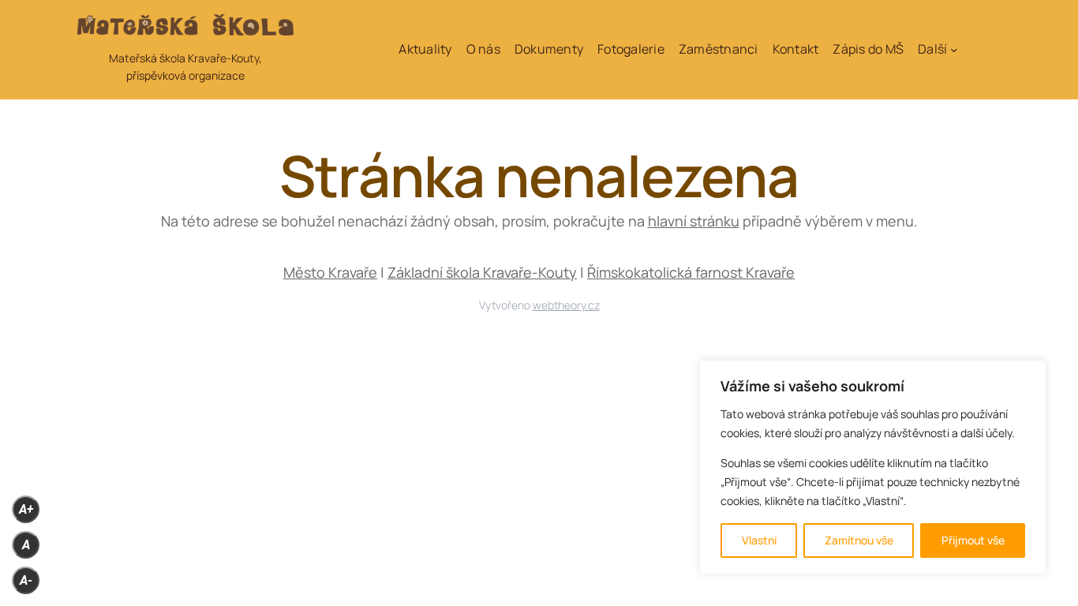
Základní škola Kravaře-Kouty (482, 272)
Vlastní (759, 540)
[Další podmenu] (954, 50)
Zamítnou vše (859, 540)
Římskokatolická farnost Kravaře (691, 272)
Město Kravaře (330, 272)
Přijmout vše (973, 540)
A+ (26, 509)
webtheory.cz (566, 304)
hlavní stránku (693, 220)
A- (26, 580)
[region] (872, 467)
